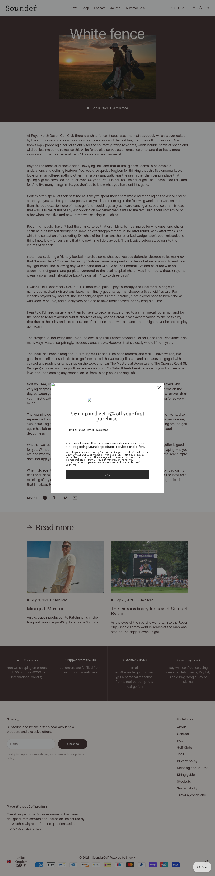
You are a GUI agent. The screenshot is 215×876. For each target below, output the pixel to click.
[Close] (159, 388)
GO (107, 474)
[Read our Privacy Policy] (146, 453)
